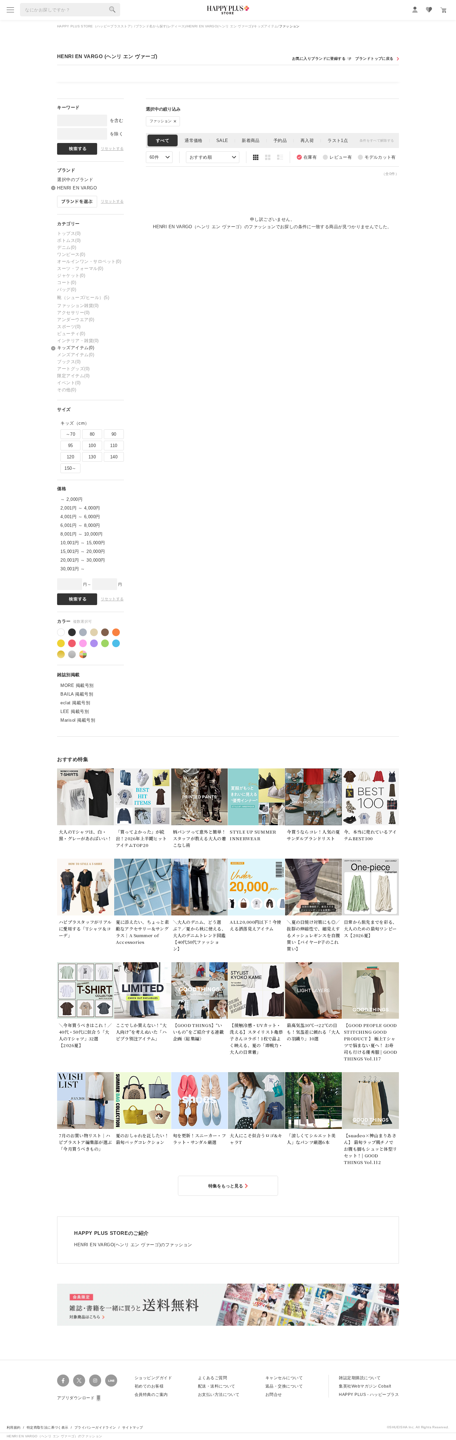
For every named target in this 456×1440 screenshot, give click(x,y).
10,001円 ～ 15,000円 (82, 542)
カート (443, 10)
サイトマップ (132, 1427)
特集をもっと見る (225, 1185)
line (111, 1381)
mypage (415, 9)
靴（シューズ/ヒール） (83, 297)
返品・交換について (284, 1386)
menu (10, 9)
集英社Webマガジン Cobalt (365, 1386)
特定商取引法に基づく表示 (47, 1427)
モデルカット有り (377, 157)
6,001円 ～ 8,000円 (80, 525)
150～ (70, 468)
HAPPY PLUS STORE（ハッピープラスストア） (95, 26)
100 (92, 445)
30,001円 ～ (72, 568)
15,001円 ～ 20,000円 (82, 551)
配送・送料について (216, 1386)
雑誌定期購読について (360, 1378)
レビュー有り (337, 157)
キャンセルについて (284, 1378)
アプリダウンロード (75, 1398)
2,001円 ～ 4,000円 (80, 508)
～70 (70, 434)
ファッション (162, 121)
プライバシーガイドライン (95, 1427)
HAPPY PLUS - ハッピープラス (369, 1394)
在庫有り (307, 157)
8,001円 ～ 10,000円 (81, 534)
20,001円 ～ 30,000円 (82, 560)
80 (92, 434)
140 (114, 456)
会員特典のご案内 (151, 1394)
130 (92, 456)
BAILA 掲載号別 (76, 694)
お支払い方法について (219, 1394)
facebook (63, 1381)
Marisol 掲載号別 (77, 720)
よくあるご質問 (212, 1378)
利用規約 (14, 1427)
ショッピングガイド (153, 1378)
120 (70, 456)
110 (113, 445)
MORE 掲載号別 (77, 685)
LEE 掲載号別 (74, 711)
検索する (112, 10)
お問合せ (273, 1394)
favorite (429, 9)
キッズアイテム (266, 26)
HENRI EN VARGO (77, 187)
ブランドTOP (376, 58)
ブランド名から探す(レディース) (161, 26)
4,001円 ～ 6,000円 (80, 516)
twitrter (79, 1381)
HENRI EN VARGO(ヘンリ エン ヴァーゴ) (220, 26)
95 (70, 445)
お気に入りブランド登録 (322, 58)
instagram (95, 1381)
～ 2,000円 (71, 499)
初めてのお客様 (149, 1386)
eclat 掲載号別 (75, 702)
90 (114, 434)
